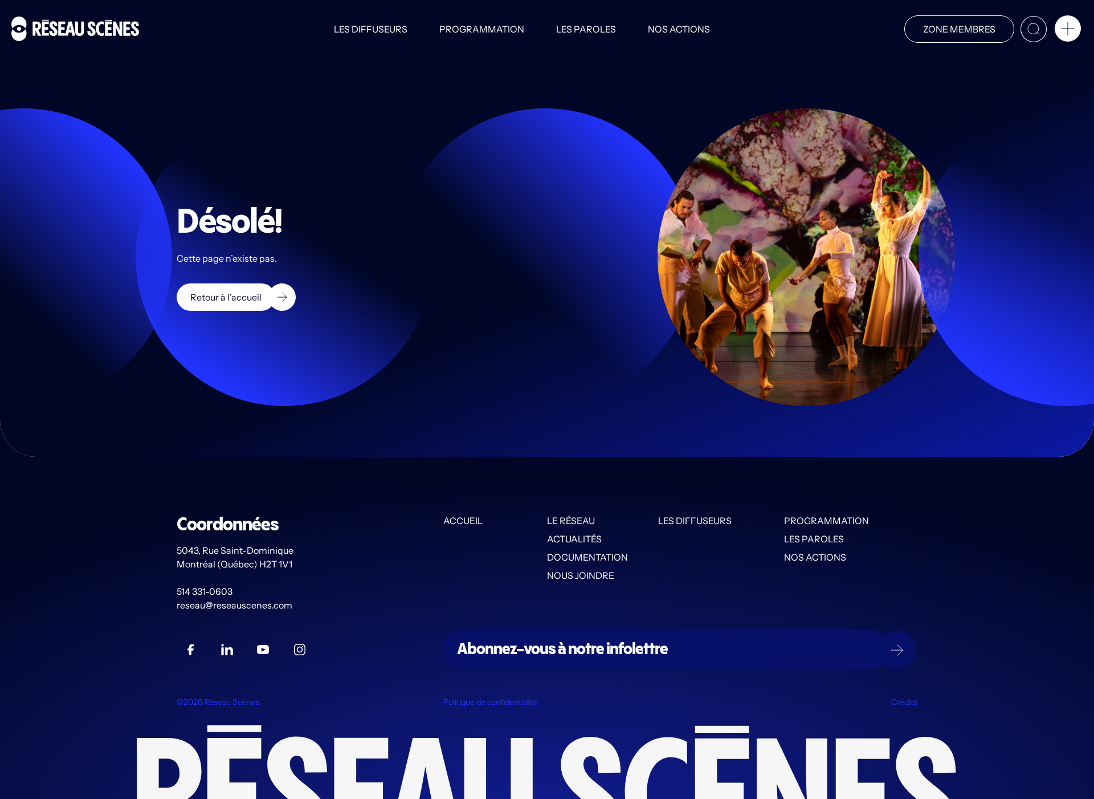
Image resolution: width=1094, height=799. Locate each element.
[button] (1068, 31)
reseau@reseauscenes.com (235, 605)
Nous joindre (580, 575)
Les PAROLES (586, 29)
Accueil (463, 520)
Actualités (574, 539)
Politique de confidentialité (490, 702)
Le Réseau (571, 520)
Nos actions (679, 29)
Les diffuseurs (370, 29)
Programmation (481, 29)
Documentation (587, 557)
